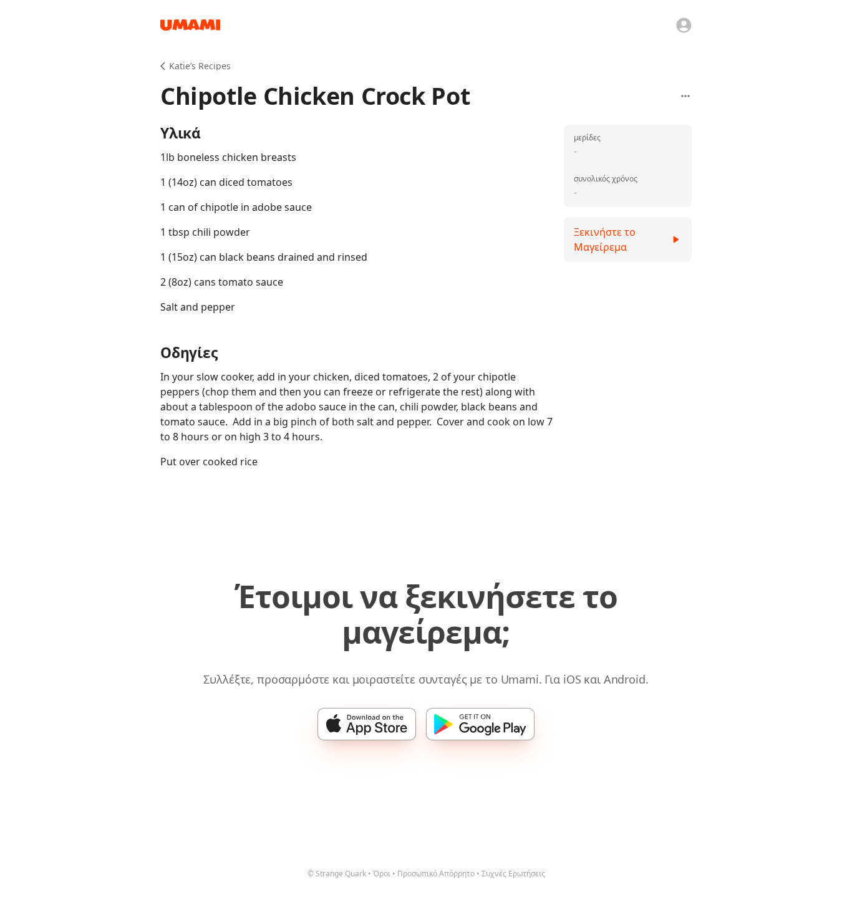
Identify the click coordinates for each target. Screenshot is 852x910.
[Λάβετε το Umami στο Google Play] (480, 724)
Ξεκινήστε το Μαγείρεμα (605, 239)
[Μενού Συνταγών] (685, 96)
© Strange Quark (336, 873)
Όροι (381, 873)
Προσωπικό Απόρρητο (436, 873)
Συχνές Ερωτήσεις (513, 873)
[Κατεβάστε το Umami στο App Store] (366, 724)
